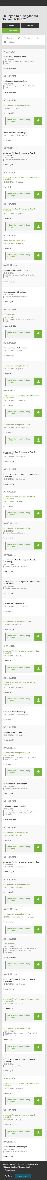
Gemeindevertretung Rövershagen (16, 528)
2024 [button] (39, 38)
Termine (30, 26)
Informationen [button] (9, 1170)
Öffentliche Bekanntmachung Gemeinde (18, 121)
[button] (38, 121)
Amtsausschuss (9, 314)
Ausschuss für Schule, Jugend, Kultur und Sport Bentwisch (21, 178)
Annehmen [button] (22, 1176)
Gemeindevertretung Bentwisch (15, 366)
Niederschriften (11, 31)
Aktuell (12, 42)
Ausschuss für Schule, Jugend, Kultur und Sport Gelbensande (21, 396)
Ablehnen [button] (8, 1176)
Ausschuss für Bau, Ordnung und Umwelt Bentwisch (19, 210)
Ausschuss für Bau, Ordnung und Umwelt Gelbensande (19, 498)
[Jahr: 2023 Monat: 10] (18, 38)
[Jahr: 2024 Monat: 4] (5, 42)
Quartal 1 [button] (28, 38)
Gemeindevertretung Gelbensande (16, 105)
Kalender (10, 26)
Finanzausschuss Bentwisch (14, 240)
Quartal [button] (10, 38)
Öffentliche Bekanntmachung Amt (18, 333)
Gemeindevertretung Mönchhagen (16, 425)
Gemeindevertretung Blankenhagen (17, 621)
